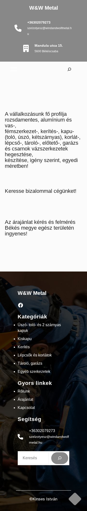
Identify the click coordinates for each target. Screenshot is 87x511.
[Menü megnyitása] (14, 69)
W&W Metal (43, 8)
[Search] (59, 458)
